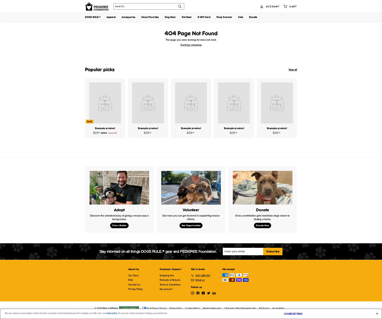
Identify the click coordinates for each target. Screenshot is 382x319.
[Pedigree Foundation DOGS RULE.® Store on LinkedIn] (214, 293)
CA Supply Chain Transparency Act (240, 308)
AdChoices (264, 308)
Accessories (128, 17)
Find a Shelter (119, 225)
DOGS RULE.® (93, 17)
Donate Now (262, 225)
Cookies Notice (192, 308)
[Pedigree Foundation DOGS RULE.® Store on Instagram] (192, 293)
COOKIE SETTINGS (129, 308)
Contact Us (134, 284)
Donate (253, 17)
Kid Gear (187, 17)
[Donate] (262, 188)
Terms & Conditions (170, 284)
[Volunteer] (191, 188)
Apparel (111, 17)
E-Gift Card (204, 17)
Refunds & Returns (170, 279)
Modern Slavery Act (212, 308)
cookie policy (111, 313)
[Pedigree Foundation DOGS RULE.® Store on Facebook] (198, 293)
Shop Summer (224, 17)
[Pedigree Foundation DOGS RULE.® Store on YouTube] (203, 293)
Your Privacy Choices (157, 308)
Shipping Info (167, 275)
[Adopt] (119, 188)
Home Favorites (150, 17)
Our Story (133, 275)
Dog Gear (170, 17)
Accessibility (278, 308)
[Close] (377, 313)
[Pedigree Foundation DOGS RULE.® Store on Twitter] (208, 293)
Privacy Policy (135, 289)
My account (166, 289)
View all (293, 69)
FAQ (130, 279)
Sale (240, 17)
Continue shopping (191, 44)
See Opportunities (191, 225)
